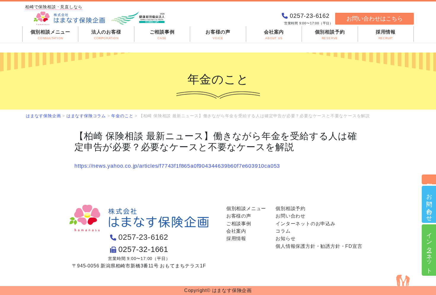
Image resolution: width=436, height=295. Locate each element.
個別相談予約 (429, 179)
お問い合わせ (429, 204)
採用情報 (236, 238)
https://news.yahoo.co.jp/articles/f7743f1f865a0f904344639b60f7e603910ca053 (177, 166)
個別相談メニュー (246, 208)
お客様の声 (238, 215)
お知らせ (285, 238)
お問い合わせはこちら (374, 18)
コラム (283, 231)
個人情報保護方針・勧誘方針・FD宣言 (319, 246)
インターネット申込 (429, 250)
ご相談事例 (238, 223)
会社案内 (236, 231)
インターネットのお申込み (305, 223)
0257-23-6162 (143, 237)
